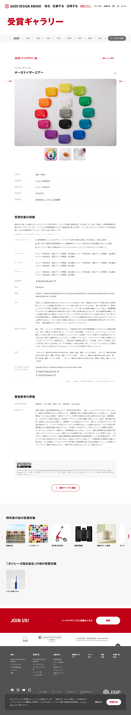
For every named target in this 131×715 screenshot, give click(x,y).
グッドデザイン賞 (16, 664)
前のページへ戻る (108, 58)
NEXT (121, 81)
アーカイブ (14, 670)
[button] (51, 154)
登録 (108, 620)
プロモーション (58, 670)
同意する (114, 702)
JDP (25, 470)
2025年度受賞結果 (16, 667)
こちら (20, 474)
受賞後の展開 (57, 659)
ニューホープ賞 (37, 672)
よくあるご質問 (37, 675)
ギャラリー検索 (118, 38)
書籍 (12, 673)
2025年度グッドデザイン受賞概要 (47, 200)
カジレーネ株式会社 (42, 181)
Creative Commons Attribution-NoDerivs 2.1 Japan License (54, 470)
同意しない (98, 702)
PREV (10, 81)
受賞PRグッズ (58, 667)
